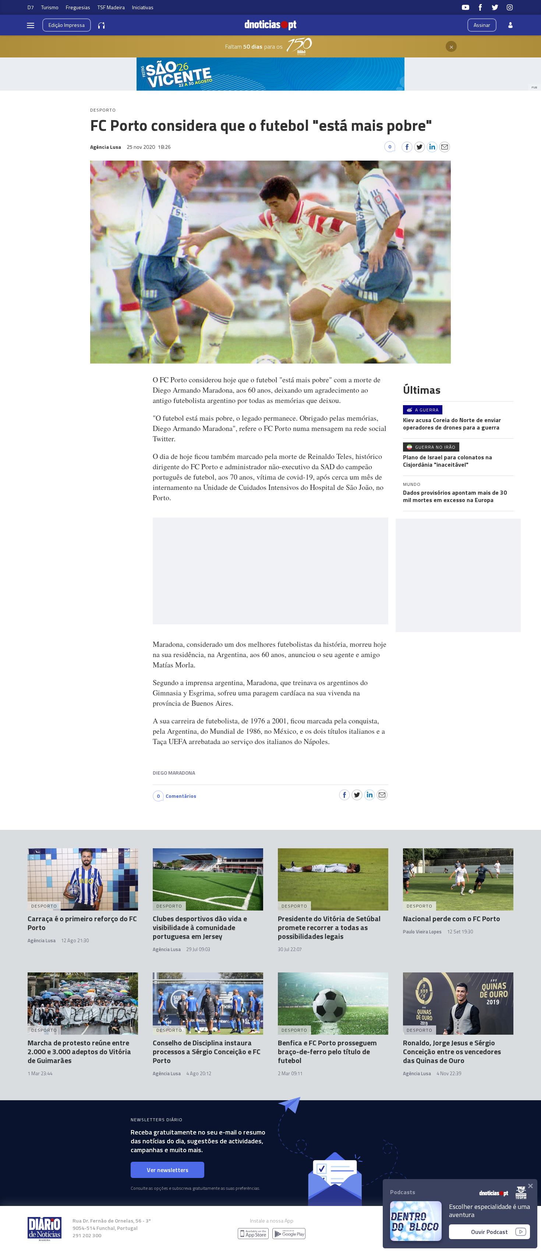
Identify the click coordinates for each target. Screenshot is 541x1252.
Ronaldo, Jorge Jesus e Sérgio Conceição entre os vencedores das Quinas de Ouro (452, 1051)
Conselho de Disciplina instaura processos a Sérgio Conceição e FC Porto (207, 1051)
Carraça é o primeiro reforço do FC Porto (82, 923)
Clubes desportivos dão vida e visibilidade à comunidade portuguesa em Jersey (200, 927)
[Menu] (30, 25)
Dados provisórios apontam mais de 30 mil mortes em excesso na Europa (455, 496)
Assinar (482, 25)
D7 (31, 7)
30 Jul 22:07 (290, 949)
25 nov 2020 (149, 147)
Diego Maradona (174, 772)
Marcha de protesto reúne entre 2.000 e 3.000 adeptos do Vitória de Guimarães (79, 1051)
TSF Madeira (111, 7)
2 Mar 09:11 (290, 1073)
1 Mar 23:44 (40, 1073)
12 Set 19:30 (460, 931)
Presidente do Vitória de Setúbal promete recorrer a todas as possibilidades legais (329, 927)
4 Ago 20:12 (198, 1073)
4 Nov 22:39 (448, 1073)
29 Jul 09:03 (198, 949)
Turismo (50, 7)
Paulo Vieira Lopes (422, 931)
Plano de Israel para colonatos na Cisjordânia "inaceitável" (447, 461)
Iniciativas (142, 7)
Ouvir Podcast (489, 1231)
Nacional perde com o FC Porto (451, 918)
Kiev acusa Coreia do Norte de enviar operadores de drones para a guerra (452, 423)
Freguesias (78, 7)
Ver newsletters (167, 1169)
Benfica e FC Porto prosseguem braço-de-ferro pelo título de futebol (327, 1051)
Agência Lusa (42, 940)
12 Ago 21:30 (75, 940)
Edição (67, 25)
